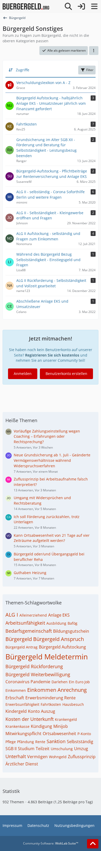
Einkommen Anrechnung (57, 689)
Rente (40, 741)
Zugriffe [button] (22, 69)
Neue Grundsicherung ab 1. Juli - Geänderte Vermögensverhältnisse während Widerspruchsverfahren (52, 460)
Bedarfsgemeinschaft (28, 631)
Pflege (10, 741)
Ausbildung (56, 623)
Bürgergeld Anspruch (58, 639)
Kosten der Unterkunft (29, 719)
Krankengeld (66, 719)
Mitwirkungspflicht (23, 733)
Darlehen (60, 681)
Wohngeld (58, 756)
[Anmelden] (81, 6)
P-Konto (84, 733)
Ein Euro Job (79, 681)
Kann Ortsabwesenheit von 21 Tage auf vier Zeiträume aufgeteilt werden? (52, 538)
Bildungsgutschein (71, 631)
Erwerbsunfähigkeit (22, 704)
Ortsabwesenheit (59, 733)
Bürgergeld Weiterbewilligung (37, 674)
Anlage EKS (59, 615)
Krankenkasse (17, 726)
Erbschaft (14, 698)
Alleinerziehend (33, 615)
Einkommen (15, 690)
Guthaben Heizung (30, 572)
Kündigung (41, 726)
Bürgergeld (18, 639)
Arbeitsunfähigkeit (25, 623)
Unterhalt (15, 756)
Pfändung (25, 741)
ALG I (11, 614)
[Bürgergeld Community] (26, 6)
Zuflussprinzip (82, 756)
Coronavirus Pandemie (27, 682)
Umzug (81, 748)
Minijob (60, 726)
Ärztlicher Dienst (21, 764)
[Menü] (94, 6)
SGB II (11, 748)
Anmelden (23, 373)
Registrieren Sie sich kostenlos (52, 355)
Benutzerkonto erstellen (66, 373)
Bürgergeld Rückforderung (34, 666)
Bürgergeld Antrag (21, 647)
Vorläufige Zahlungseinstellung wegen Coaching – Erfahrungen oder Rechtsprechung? (47, 436)
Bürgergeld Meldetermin (46, 656)
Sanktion (56, 741)
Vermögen (37, 756)
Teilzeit (42, 748)
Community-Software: (50, 843)
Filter (89, 70)
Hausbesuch (73, 704)
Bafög (72, 623)
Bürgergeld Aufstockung (62, 647)
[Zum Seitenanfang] (92, 843)
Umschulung (62, 748)
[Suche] (68, 6)
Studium (26, 748)
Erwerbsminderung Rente (50, 698)
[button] (93, 50)
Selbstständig (80, 741)
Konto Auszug (41, 711)
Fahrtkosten (51, 704)
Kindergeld (16, 711)
